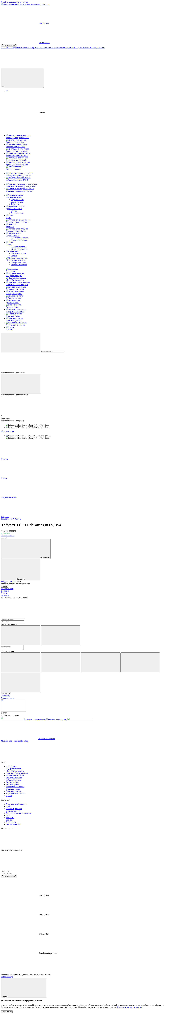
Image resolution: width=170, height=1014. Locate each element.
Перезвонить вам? (9, 45)
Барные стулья (17, 202)
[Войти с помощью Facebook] (20, 635)
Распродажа (11, 271)
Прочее (9, 329)
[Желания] (85, 362)
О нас (3, 47)
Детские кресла (12, 307)
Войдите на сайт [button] (8, 581)
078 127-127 (44, 23)
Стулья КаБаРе (17, 200)
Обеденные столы (18, 247)
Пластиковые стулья (19, 238)
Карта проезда (7, 977)
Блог (64, 47)
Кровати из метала (19, 265)
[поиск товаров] (20, 342)
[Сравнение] (20, 384)
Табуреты (15, 204)
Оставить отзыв (7, 535)
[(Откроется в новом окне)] (12, 719)
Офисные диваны (13, 320)
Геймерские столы (14, 298)
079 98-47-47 (44, 43)
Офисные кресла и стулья (17, 285)
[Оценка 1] (20, 662)
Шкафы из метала (18, 262)
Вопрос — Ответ (97, 47)
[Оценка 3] (100, 662)
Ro (7, 91)
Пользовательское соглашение (49, 47)
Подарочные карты (14, 276)
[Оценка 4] (140, 662)
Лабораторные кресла (15, 311)
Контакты (70, 47)
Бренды (77, 47)
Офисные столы (13, 316)
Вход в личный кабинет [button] (16, 804)
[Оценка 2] (60, 662)
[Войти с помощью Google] (60, 635)
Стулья (14, 211)
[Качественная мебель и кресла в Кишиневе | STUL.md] (13, 711)
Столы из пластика (19, 240)
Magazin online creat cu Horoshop (14, 741)
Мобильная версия (46, 739)
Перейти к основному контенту (14, 2)
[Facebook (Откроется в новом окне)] (57, 67)
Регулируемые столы (15, 289)
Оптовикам (85, 47)
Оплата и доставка (14, 47)
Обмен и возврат (29, 47)
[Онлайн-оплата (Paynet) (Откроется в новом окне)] (35, 719)
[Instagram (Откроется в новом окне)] (19, 67)
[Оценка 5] (20, 682)
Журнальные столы (19, 249)
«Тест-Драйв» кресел (15, 280)
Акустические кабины (15, 325)
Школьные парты (18, 253)
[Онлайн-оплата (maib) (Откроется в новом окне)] (56, 719)
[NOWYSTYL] (7, 431)
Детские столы (12, 302)
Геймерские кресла (14, 294)
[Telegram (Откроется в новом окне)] (94, 67)
